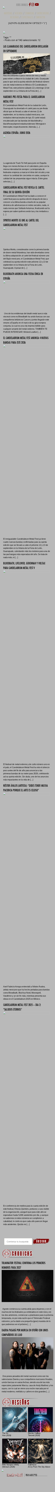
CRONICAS (29, 13)
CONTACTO (40, 17)
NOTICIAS (8, 13)
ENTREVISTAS (43, 13)
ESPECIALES (27, 17)
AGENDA (18, 13)
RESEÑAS (14, 17)
